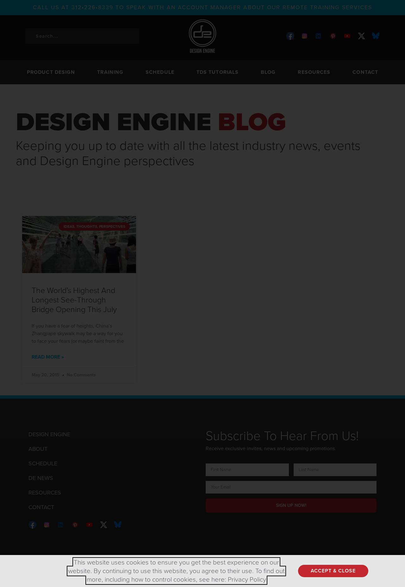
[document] (202, 293)
